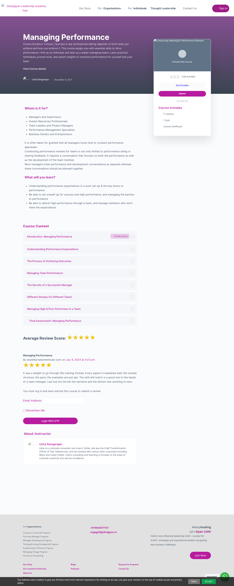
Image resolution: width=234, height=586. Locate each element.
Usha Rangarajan (50, 444)
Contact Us (190, 8)
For (109, 8)
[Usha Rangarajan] (32, 445)
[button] (86, 8)
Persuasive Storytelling (33, 555)
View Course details (35, 68)
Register (182, 94)
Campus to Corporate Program (36, 532)
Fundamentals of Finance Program (38, 548)
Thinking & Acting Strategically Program (40, 544)
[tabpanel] (80, 157)
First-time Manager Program (35, 536)
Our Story (85, 8)
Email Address (32, 400)
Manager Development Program (37, 540)
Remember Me (35, 410)
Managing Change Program (35, 551)
